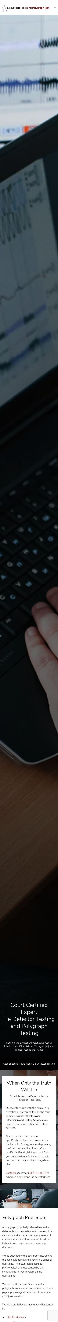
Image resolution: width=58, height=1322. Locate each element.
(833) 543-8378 (37, 1173)
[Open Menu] (55, 7)
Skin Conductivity (16, 1317)
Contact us (12, 1173)
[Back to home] (28, 7)
